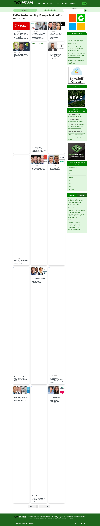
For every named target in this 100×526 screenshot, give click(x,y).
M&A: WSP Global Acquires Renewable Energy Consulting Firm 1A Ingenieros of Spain (39, 149)
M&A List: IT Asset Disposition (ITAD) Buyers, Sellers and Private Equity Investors (77, 41)
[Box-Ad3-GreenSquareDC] (76, 151)
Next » (48, 506)
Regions (64, 3)
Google (71, 177)
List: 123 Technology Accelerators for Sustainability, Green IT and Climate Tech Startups (76, 55)
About (45, 3)
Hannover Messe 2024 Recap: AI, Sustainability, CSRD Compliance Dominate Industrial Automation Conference (21, 36)
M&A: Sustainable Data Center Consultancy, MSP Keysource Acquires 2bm (21, 56)
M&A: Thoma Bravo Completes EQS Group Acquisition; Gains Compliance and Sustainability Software (56, 400)
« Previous (31, 506)
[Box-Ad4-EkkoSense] (76, 75)
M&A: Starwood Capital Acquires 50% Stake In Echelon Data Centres (20, 399)
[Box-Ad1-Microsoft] (76, 22)
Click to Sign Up (25, 10)
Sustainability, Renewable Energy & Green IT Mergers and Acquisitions (76, 126)
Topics (57, 3)
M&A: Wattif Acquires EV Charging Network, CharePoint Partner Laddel (56, 169)
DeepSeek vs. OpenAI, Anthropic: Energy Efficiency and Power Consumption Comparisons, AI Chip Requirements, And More (75, 202)
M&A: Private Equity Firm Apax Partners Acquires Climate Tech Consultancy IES (38, 280)
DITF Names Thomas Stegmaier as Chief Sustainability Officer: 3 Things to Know (56, 56)
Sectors (72, 3)
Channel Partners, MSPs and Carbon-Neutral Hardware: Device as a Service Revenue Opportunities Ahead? (38, 36)
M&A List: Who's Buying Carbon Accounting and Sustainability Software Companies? (76, 48)
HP (69, 180)
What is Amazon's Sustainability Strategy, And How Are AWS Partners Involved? (76, 61)
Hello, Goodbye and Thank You (76, 37)
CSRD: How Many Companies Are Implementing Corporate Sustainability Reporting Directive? (56, 379)
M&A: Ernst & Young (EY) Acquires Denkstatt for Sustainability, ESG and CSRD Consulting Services (56, 36)
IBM (70, 186)
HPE (70, 183)
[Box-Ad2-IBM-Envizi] (76, 98)
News (39, 3)
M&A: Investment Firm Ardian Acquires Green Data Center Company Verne (38, 169)
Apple (70, 170)
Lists (51, 3)
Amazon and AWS (73, 167)
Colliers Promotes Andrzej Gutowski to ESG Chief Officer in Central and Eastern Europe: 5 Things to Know (38, 498)
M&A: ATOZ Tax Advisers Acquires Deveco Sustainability (21, 262)
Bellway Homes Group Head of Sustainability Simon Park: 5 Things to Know (20, 379)
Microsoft (71, 190)
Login (84, 3)
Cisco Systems (72, 174)
